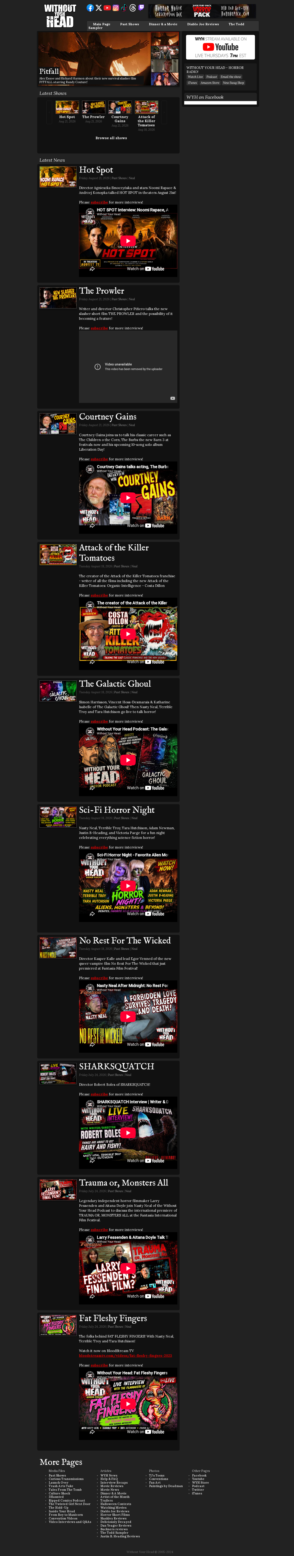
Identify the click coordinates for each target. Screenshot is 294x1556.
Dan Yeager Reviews (115, 1526)
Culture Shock (59, 1493)
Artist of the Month (115, 1497)
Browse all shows (111, 138)
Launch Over (58, 1483)
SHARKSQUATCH (116, 1066)
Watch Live (195, 77)
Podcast (211, 77)
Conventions (158, 1479)
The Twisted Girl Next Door (69, 1504)
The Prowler (93, 117)
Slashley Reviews (113, 1518)
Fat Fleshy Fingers (113, 1318)
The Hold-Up (58, 1508)
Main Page (101, 24)
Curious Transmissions (66, 1479)
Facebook (199, 1475)
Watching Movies (113, 1508)
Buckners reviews (114, 1529)
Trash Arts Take (61, 1486)
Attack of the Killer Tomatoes (146, 121)
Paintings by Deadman (166, 1486)
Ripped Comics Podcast (67, 1500)
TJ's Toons (156, 1475)
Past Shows (129, 24)
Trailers (106, 1500)
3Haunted (56, 1497)
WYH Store (200, 1483)
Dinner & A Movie (113, 1493)
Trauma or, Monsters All (123, 1183)
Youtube (198, 1479)
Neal (132, 178)
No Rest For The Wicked (125, 941)
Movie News (109, 1490)
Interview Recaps (114, 1483)
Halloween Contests (115, 1504)
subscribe (99, 202)
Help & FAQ (109, 1479)
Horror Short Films (115, 1515)
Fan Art (155, 1483)
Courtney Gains (119, 119)
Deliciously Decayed (115, 1522)
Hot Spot (67, 117)
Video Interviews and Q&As (70, 1522)
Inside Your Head (62, 1511)
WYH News (108, 1475)
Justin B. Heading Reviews (120, 1536)
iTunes (192, 83)
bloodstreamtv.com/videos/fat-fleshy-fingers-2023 (125, 1355)
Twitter (198, 1490)
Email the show (231, 77)
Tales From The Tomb (65, 1490)
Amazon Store (210, 83)
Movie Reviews (111, 1486)
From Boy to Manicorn (66, 1515)
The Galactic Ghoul (115, 684)
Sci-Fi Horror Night (117, 810)
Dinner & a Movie (163, 24)
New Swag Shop (233, 83)
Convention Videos (63, 1518)
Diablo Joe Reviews (203, 24)
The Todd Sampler (114, 1533)
